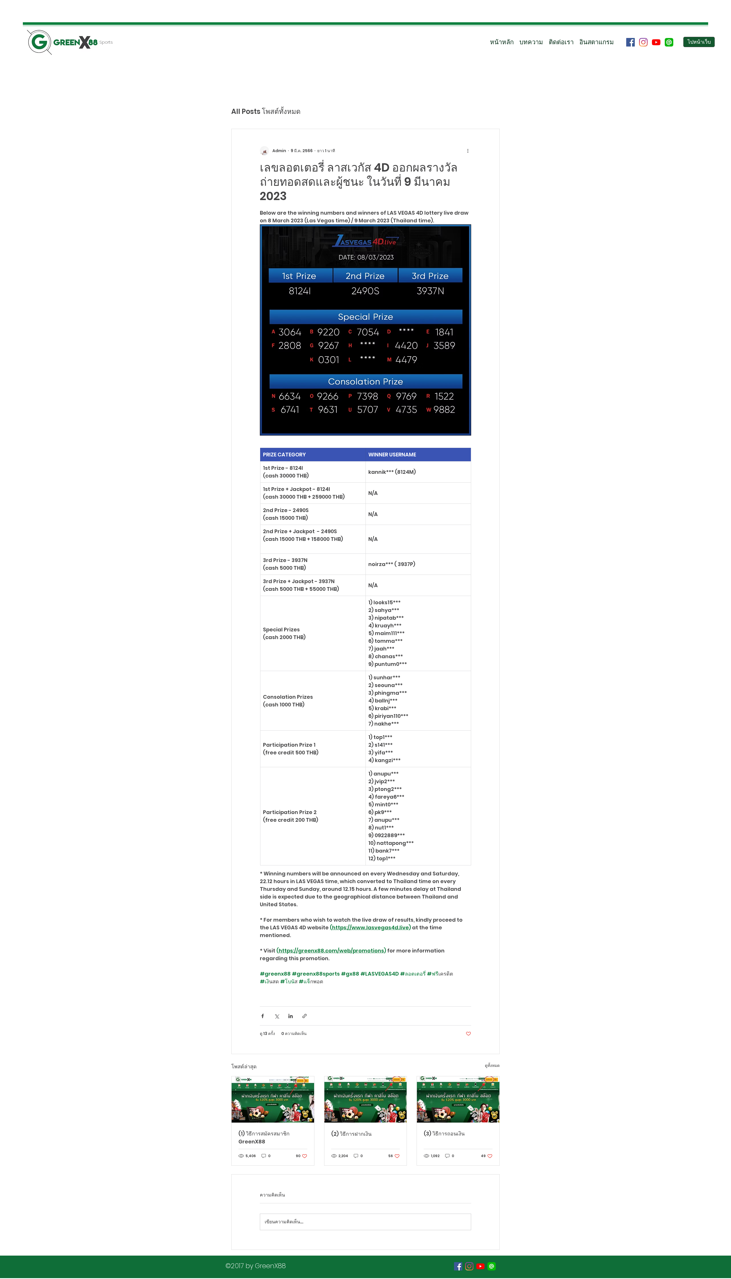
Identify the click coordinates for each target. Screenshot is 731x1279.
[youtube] (656, 42)
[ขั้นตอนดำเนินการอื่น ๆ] (467, 150)
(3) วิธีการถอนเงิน (444, 1133)
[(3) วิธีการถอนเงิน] (458, 1099)
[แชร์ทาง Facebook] (262, 1016)
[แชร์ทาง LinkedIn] (290, 1016)
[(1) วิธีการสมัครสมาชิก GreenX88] (273, 1099)
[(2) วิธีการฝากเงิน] (365, 1099)
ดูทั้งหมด (492, 1065)
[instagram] (643, 42)
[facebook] (630, 42)
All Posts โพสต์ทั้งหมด (266, 111)
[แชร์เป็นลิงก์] (304, 1016)
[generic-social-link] (669, 42)
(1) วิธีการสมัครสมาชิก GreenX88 (264, 1137)
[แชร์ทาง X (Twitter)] (276, 1016)
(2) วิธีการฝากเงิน (351, 1133)
